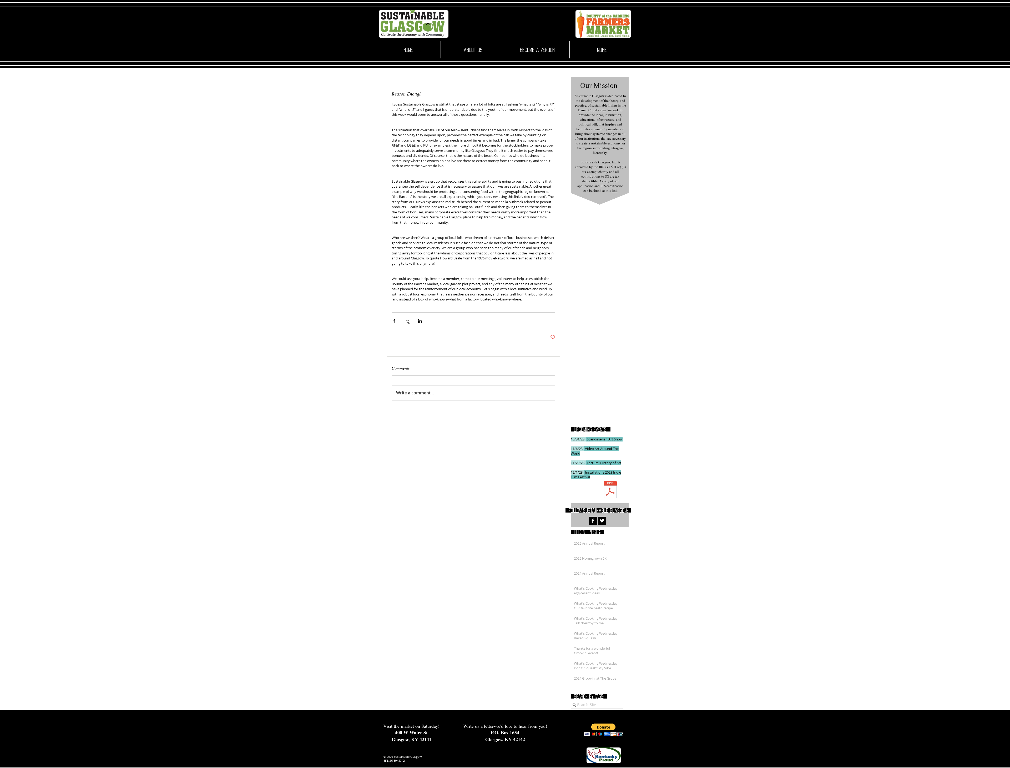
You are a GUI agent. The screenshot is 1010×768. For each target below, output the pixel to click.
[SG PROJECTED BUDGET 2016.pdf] (610, 490)
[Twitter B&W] (602, 521)
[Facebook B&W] (593, 521)
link (615, 190)
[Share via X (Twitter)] (407, 321)
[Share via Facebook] (394, 321)
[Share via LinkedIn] (419, 321)
